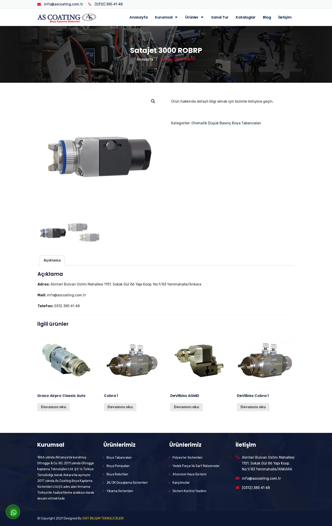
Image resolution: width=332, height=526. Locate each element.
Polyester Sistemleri (187, 458)
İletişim (285, 17)
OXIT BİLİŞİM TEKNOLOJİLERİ (103, 518)
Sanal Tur (220, 17)
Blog (267, 17)
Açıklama (52, 260)
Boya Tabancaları (119, 458)
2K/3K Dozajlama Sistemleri (127, 483)
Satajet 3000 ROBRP (177, 59)
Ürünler (192, 17)
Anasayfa (138, 17)
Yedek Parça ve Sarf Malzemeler (196, 466)
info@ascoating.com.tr (261, 478)
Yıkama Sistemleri (120, 491)
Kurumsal (164, 17)
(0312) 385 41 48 (256, 488)
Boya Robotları (117, 474)
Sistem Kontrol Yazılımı (189, 491)
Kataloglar (246, 17)
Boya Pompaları (118, 466)
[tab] (52, 260)
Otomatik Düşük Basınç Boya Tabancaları (226, 123)
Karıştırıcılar (181, 483)
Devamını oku (53, 407)
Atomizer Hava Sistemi (189, 474)
